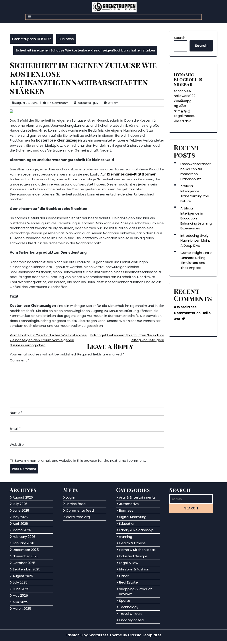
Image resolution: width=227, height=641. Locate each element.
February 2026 (24, 536)
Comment (19, 360)
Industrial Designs (133, 556)
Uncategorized (131, 620)
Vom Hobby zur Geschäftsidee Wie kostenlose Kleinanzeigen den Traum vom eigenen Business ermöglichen (48, 340)
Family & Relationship (136, 530)
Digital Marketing (132, 517)
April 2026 (20, 523)
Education (127, 523)
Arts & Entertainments (137, 497)
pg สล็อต (180, 105)
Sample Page (52, 635)
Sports (124, 600)
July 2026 (20, 503)
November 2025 (26, 556)
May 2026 (20, 517)
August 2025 (23, 576)
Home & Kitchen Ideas (137, 549)
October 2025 (24, 562)
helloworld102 (184, 95)
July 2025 (20, 582)
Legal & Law (128, 562)
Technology (128, 607)
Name (16, 412)
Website (17, 444)
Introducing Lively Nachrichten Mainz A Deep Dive (195, 240)
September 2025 (26, 569)
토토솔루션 (182, 110)
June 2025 (21, 589)
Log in (70, 497)
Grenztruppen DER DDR (31, 39)
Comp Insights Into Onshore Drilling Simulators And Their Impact (196, 260)
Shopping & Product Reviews (135, 591)
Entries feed (76, 503)
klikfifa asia (183, 120)
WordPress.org (78, 517)
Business (66, 39)
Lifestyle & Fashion (134, 569)
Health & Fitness (132, 543)
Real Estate (128, 582)
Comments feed (80, 510)
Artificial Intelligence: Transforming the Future (194, 193)
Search (179, 37)
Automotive (129, 503)
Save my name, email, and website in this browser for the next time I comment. (80, 460)
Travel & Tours (130, 613)
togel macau (184, 115)
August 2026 (23, 497)
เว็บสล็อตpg (183, 101)
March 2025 (22, 608)
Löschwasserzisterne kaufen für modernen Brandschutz (195, 171)
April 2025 (20, 602)
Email (15, 428)
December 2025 (26, 549)
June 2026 (21, 510)
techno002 (183, 91)
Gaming (125, 536)
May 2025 (20, 595)
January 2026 (23, 543)
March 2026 (22, 530)
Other (124, 576)
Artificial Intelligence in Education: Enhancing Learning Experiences (196, 218)
